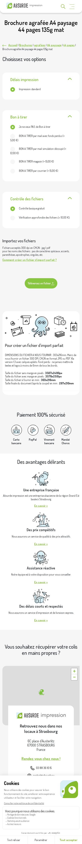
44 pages (69, 45)
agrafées (39, 45)
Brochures (25, 45)
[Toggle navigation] (72, 7)
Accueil (12, 45)
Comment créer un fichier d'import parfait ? (29, 260)
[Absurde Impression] (25, 6)
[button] (41, 692)
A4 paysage (54, 45)
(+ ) (37, 138)
